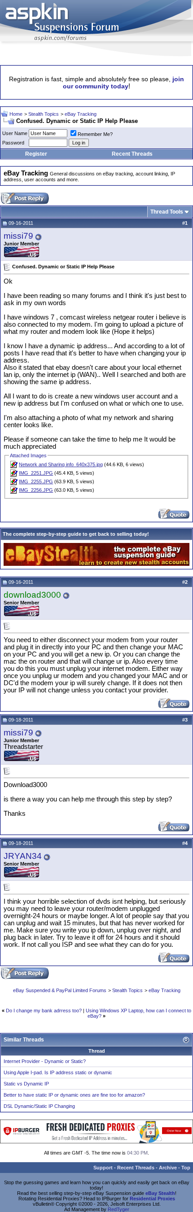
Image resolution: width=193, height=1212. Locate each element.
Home (15, 114)
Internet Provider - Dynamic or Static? (45, 1061)
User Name (14, 133)
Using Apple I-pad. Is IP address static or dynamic (58, 1072)
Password (13, 142)
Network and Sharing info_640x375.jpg (61, 464)
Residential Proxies (152, 1198)
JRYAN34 (23, 856)
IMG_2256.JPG (36, 490)
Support (103, 1167)
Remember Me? (95, 134)
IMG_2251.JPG (36, 473)
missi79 (18, 236)
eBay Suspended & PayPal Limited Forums (59, 990)
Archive (168, 1167)
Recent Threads (132, 154)
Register (36, 154)
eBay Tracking (80, 114)
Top (185, 1167)
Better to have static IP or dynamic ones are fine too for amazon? (74, 1095)
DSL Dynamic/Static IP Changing (39, 1106)
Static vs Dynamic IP (26, 1083)
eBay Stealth (160, 1193)
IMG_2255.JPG (36, 481)
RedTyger (118, 1209)
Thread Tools (166, 212)
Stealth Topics (43, 114)
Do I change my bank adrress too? (44, 1010)
